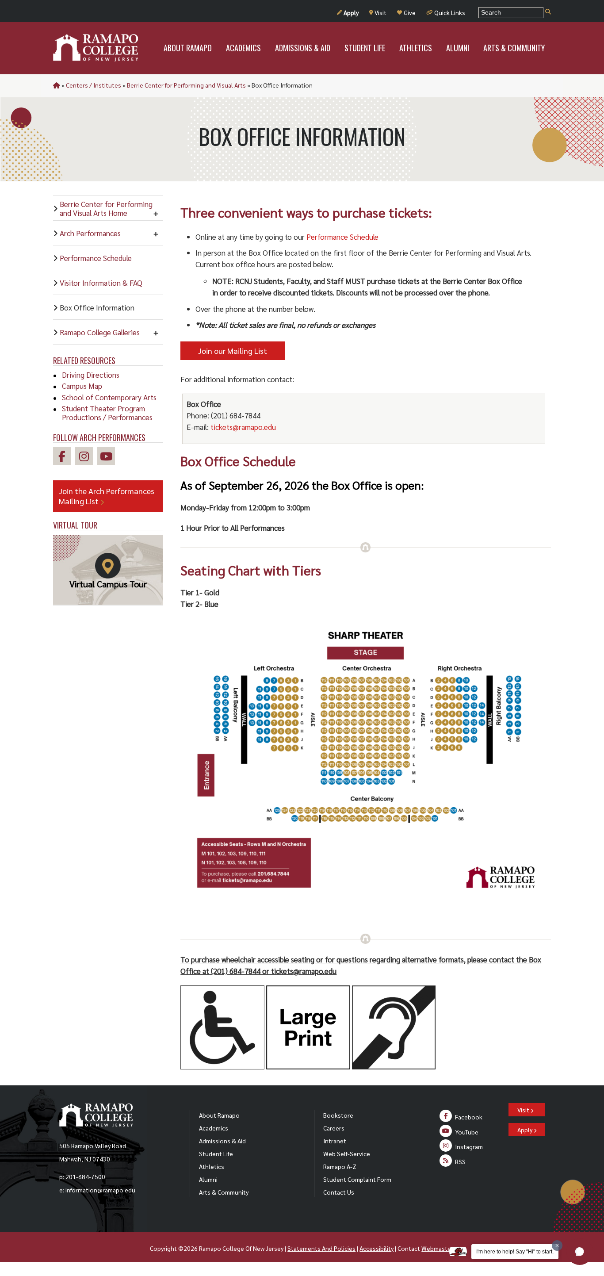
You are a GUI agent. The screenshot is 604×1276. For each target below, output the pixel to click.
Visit (380, 12)
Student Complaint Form (357, 1179)
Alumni (208, 1179)
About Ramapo (219, 1115)
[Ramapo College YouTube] (108, 457)
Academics (213, 1128)
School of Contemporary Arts (109, 397)
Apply (351, 12)
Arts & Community (223, 1192)
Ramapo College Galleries (100, 332)
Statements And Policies (321, 1248)
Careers (333, 1128)
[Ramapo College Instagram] (86, 457)
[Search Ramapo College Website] (548, 12)
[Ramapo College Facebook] (64, 457)
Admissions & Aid (222, 1141)
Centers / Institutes (93, 85)
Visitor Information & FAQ (101, 282)
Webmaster (437, 1248)
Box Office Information (97, 307)
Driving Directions (90, 374)
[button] (579, 1251)
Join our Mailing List (232, 350)
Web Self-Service (346, 1153)
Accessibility (376, 1248)
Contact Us (338, 1192)
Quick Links (449, 12)
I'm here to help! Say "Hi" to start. (515, 1251)
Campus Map (82, 385)
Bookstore (338, 1115)
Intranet (334, 1141)
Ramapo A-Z (339, 1166)
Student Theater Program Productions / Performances (107, 413)
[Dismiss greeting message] (557, 1245)
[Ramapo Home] (95, 48)
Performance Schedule (96, 257)
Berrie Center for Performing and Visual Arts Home (106, 208)
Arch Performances (90, 233)
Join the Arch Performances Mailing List (106, 496)
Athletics (211, 1166)
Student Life (216, 1153)
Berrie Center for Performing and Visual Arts (186, 85)
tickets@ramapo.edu (243, 427)
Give (410, 12)
